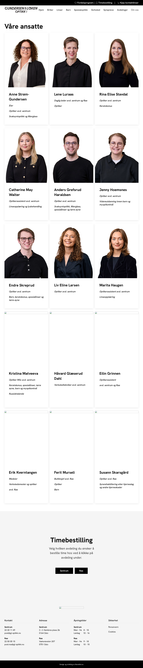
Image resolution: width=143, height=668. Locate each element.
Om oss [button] (135, 9)
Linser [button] (60, 9)
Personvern (113, 627)
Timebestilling (105, 2)
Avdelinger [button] (122, 9)
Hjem (41, 9)
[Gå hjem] (21, 9)
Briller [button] (50, 9)
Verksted (95, 9)
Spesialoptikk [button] (81, 9)
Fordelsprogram (85, 2)
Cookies (112, 631)
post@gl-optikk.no (12, 633)
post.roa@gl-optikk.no (14, 644)
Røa (81, 570)
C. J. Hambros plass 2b (49, 630)
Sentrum (64, 570)
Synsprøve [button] (108, 9)
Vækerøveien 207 (47, 641)
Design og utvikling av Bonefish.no (71, 664)
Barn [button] (68, 9)
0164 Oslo (43, 633)
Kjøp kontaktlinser (129, 2)
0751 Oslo (43, 644)
